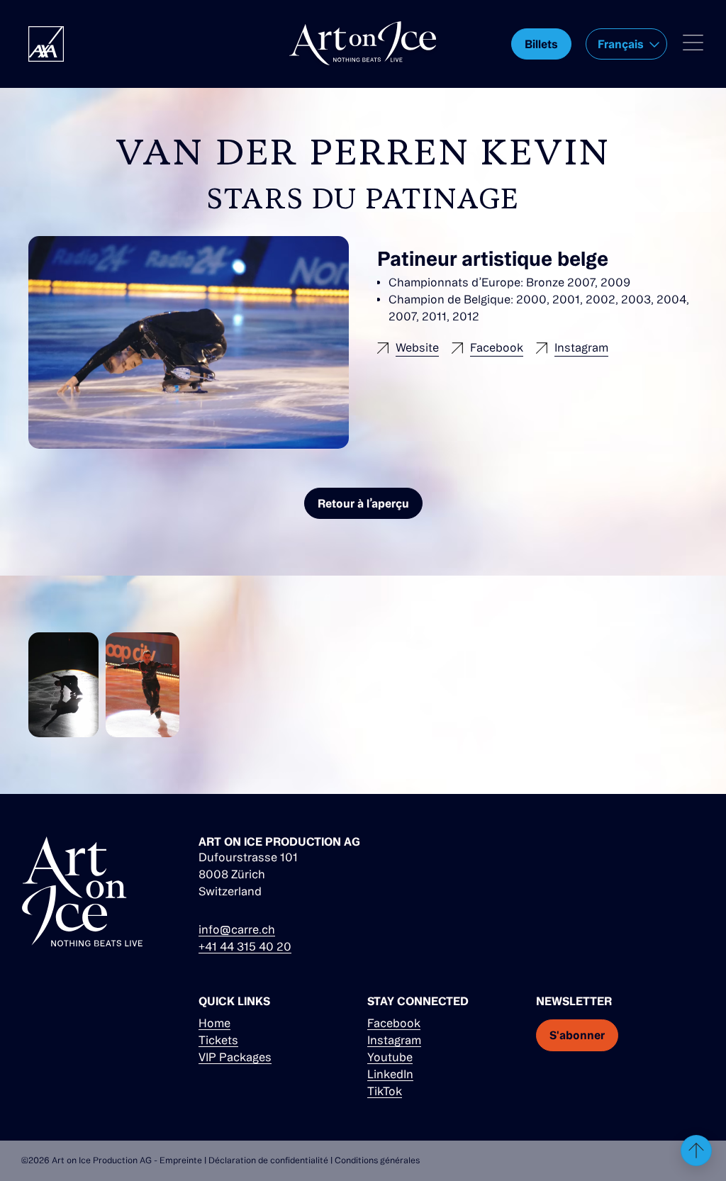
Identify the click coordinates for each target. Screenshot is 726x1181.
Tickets (218, 1040)
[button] (626, 44)
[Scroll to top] (696, 1150)
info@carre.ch (237, 929)
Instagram (394, 1040)
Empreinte (181, 1160)
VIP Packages (235, 1057)
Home (214, 1023)
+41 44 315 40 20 (245, 946)
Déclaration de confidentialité (268, 1160)
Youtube (390, 1057)
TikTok (384, 1091)
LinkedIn (390, 1074)
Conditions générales (377, 1160)
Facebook (393, 1023)
